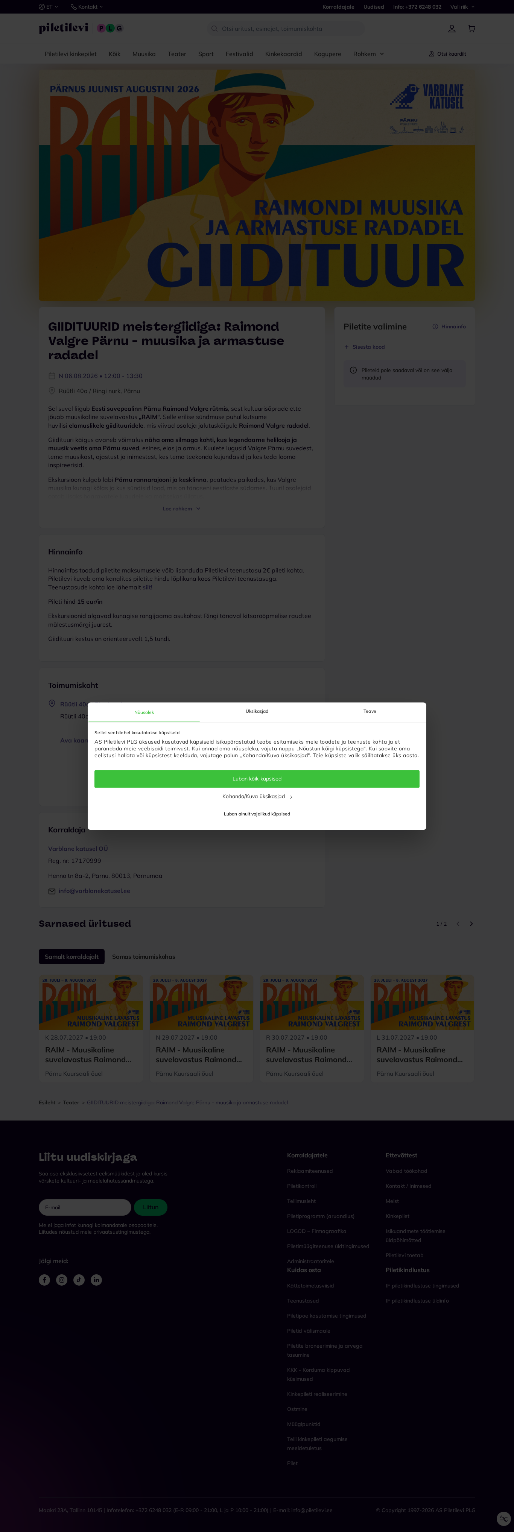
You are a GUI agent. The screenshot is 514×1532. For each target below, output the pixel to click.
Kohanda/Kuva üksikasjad (253, 796)
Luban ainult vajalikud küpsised (257, 814)
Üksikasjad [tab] (257, 711)
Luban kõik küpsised (257, 779)
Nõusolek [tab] (144, 712)
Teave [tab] (369, 711)
